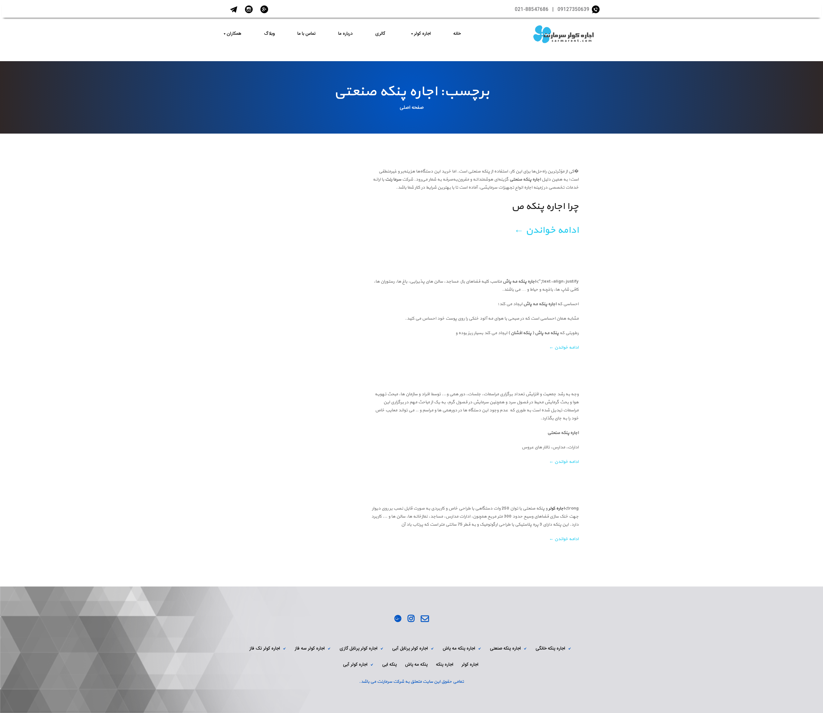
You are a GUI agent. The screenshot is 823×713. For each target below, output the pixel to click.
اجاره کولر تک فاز (264, 648)
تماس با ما (306, 34)
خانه (457, 34)
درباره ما (345, 34)
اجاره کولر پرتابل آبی (410, 648)
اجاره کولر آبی (355, 665)
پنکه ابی (389, 665)
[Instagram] (411, 619)
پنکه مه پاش (416, 665)
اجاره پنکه (444, 665)
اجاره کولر (422, 34)
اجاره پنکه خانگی (550, 648)
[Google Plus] (397, 619)
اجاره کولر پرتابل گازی (358, 648)
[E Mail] (425, 619)
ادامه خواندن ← (546, 230)
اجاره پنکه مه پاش (459, 648)
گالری (380, 34)
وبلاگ (269, 34)
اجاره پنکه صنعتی (505, 648)
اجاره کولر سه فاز (310, 648)
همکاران (234, 34)
